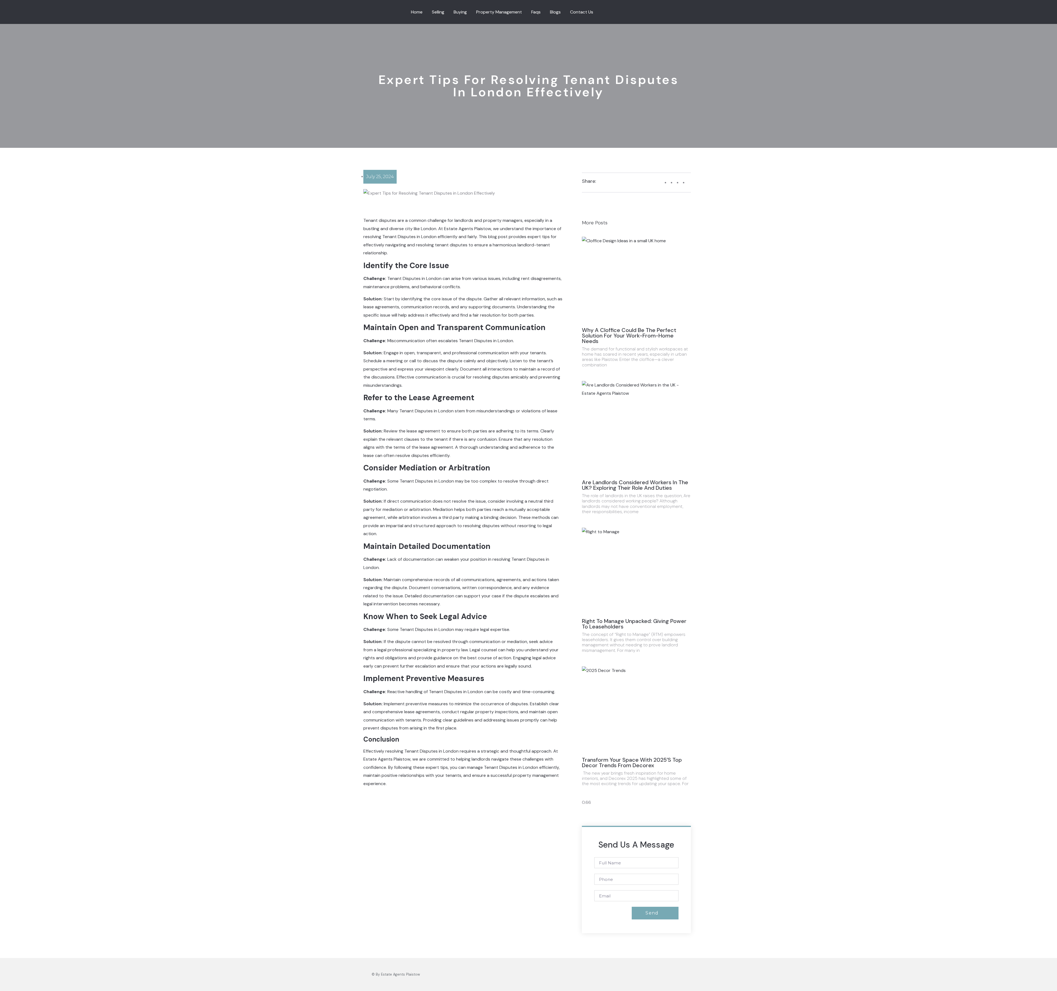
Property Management (499, 12)
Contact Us (581, 12)
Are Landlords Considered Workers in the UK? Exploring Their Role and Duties (635, 485)
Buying (460, 12)
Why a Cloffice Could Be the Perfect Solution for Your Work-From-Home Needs (629, 335)
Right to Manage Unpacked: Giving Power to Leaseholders (634, 623)
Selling (438, 12)
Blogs (555, 12)
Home (417, 12)
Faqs (536, 12)
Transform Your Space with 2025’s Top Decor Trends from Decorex (632, 762)
